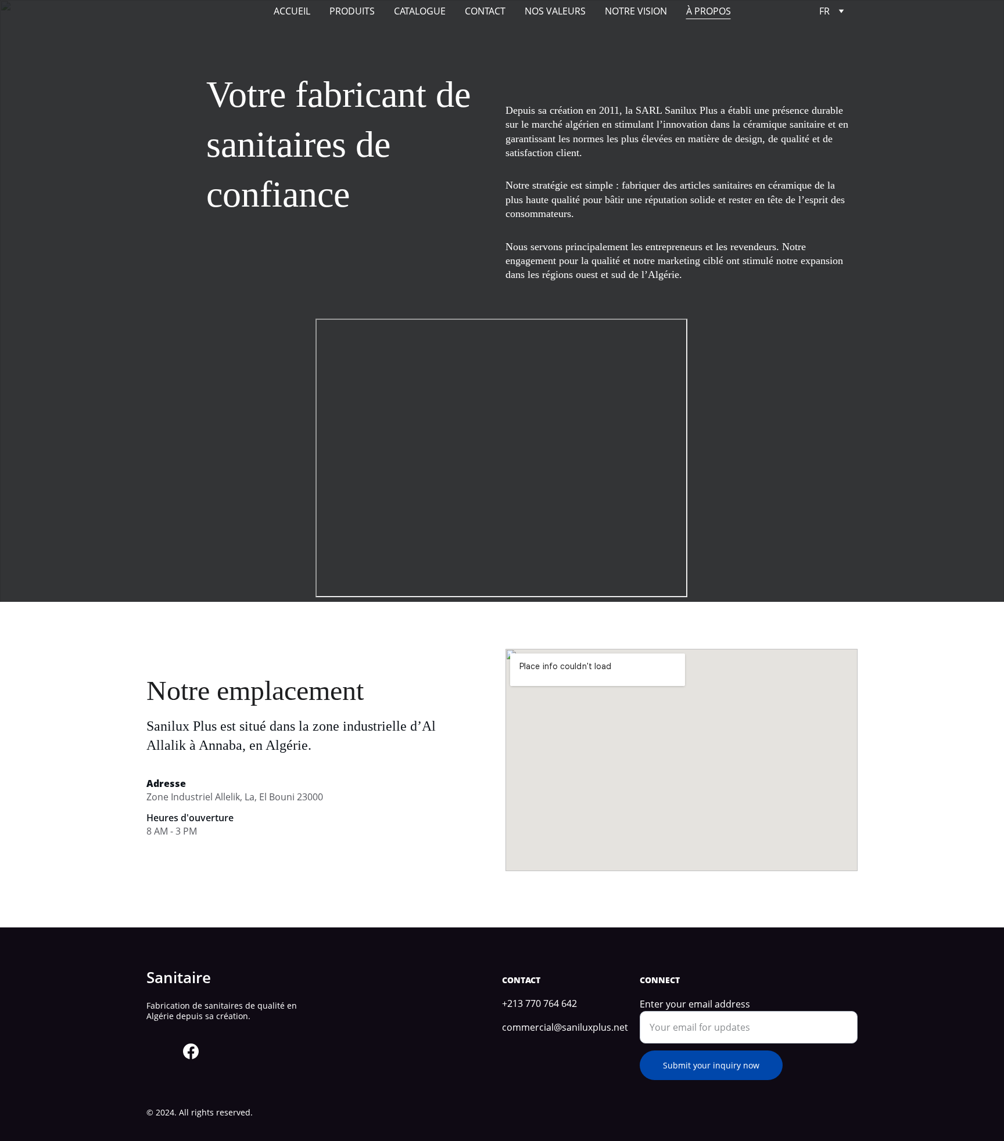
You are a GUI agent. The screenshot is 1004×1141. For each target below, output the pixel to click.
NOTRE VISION (636, 11)
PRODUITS (352, 11)
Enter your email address (695, 1004)
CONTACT (485, 11)
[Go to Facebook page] (191, 1051)
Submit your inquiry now (711, 1065)
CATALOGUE (420, 11)
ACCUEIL (292, 11)
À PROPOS (708, 11)
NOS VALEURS (555, 11)
